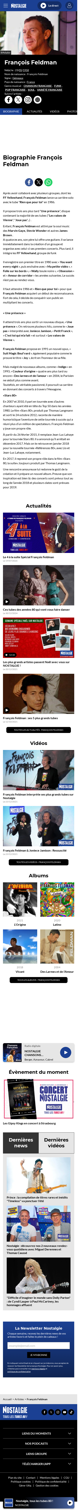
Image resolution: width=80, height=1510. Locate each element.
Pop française (15, 89)
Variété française (49, 89)
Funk (57, 85)
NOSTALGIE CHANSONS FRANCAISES (33, 1052)
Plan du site (15, 1477)
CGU (66, 1477)
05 (20, 70)
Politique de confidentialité (50, 1481)
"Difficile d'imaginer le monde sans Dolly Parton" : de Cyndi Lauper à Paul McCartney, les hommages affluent (39, 1301)
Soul (31, 89)
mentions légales (38, 1369)
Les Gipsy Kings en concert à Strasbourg (29, 1123)
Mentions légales (49, 1477)
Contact (30, 1477)
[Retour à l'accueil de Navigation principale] (18, 5)
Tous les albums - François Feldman (38, 980)
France (31, 81)
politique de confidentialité (19, 1371)
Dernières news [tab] (21, 1143)
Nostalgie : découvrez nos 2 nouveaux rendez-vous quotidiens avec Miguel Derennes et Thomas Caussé (37, 1249)
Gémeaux (17, 78)
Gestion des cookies (47, 1485)
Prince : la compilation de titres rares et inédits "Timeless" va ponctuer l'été (37, 1199)
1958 (26, 70)
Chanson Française (38, 85)
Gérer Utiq (25, 1485)
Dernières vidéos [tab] (56, 1143)
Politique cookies (21, 1481)
